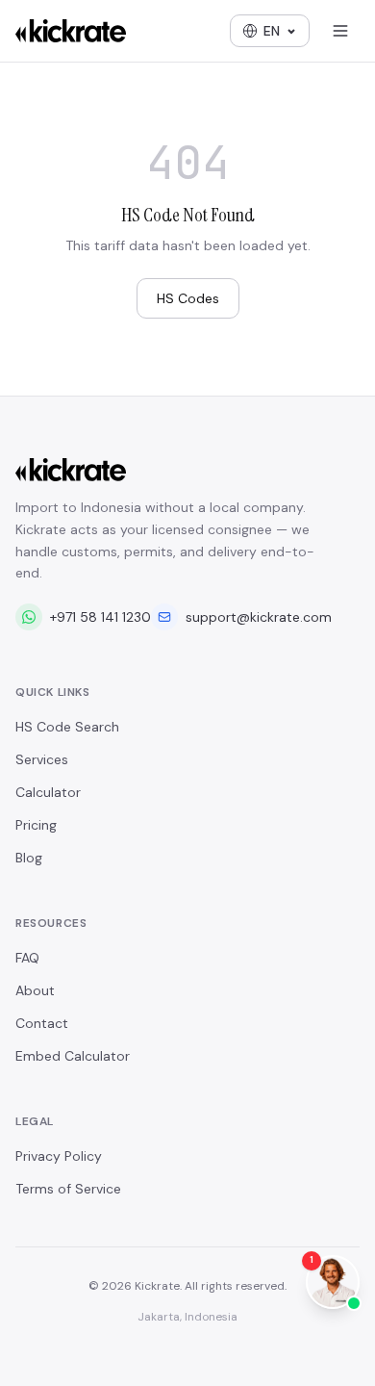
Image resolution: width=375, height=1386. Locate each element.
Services (41, 759)
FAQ (27, 957)
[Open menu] (340, 31)
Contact (41, 1023)
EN (271, 30)
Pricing (36, 825)
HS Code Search (67, 726)
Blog (28, 857)
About (35, 990)
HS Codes (188, 298)
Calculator (48, 792)
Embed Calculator (72, 1056)
